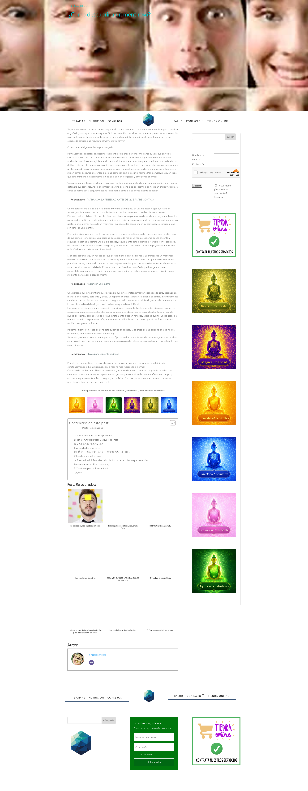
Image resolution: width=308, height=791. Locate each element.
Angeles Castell (144, 780)
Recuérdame (224, 185)
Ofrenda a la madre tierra (87, 456)
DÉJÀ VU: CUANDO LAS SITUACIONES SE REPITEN (102, 452)
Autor (78, 472)
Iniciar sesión (154, 762)
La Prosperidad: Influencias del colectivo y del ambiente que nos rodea (111, 460)
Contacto (193, 121)
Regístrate (219, 197)
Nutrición (96, 121)
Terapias (78, 121)
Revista (85, 6)
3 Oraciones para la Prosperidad (91, 468)
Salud (178, 121)
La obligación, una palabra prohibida (93, 435)
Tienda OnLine (218, 121)
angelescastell (98, 655)
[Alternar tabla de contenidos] (171, 423)
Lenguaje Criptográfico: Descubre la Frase (96, 439)
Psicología (74, 6)
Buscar (230, 136)
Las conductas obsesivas (87, 447)
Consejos (114, 121)
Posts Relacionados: (92, 427)
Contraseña (198, 164)
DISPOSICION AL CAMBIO (88, 443)
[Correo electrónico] (91, 662)
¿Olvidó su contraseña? (143, 754)
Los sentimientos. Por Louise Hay (91, 464)
